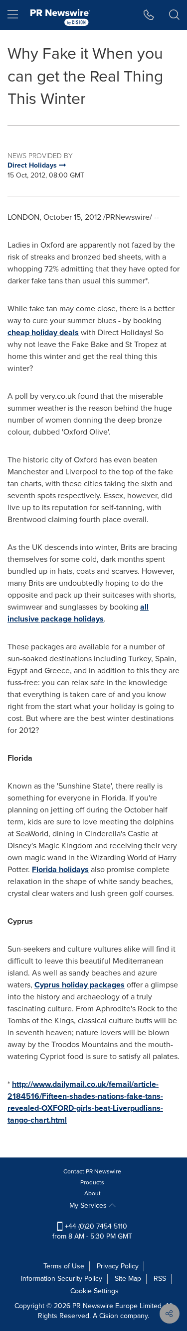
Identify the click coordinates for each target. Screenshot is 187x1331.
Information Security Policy (61, 1278)
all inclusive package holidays (78, 612)
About (92, 1193)
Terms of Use (63, 1266)
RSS (160, 1278)
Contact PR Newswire (92, 1171)
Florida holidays (60, 869)
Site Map (128, 1278)
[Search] (174, 15)
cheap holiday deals (43, 332)
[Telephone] (149, 15)
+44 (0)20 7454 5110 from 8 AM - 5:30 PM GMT (92, 1231)
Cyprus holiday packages (79, 984)
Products (92, 1182)
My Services (89, 1205)
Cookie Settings (94, 1291)
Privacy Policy (118, 1266)
